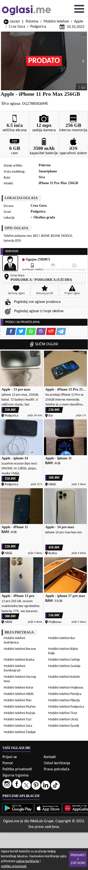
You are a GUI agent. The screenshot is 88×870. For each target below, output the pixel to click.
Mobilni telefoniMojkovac (66, 688)
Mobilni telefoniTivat (62, 713)
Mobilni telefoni (56, 22)
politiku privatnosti (13, 866)
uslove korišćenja (27, 861)
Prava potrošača (56, 769)
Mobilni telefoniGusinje (64, 666)
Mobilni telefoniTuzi (17, 719)
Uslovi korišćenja (57, 763)
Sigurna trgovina (15, 775)
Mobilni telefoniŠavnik (63, 726)
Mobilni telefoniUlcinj (63, 719)
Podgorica (38, 27)
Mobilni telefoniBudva (19, 660)
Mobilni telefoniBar (61, 638)
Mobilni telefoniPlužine (20, 707)
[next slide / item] (83, 61)
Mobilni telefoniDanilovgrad (14, 668)
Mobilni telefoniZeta (18, 726)
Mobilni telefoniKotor (18, 688)
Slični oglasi (46, 344)
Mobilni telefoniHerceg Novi (20, 679)
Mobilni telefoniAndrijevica (14, 640)
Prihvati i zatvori (78, 859)
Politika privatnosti (17, 769)
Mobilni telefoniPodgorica (66, 707)
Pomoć (7, 763)
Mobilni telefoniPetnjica (64, 694)
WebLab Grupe (42, 821)
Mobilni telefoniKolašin (64, 677)
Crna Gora (17, 27)
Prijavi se (9, 757)
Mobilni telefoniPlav (18, 700)
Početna (32, 22)
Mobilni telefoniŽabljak (20, 732)
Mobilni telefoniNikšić (19, 694)
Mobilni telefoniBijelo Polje (63, 651)
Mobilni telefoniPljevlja (64, 700)
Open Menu (79, 9)
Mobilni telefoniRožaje (19, 713)
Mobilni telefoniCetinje (64, 660)
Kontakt (50, 757)
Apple (78, 22)
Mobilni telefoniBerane (20, 649)
